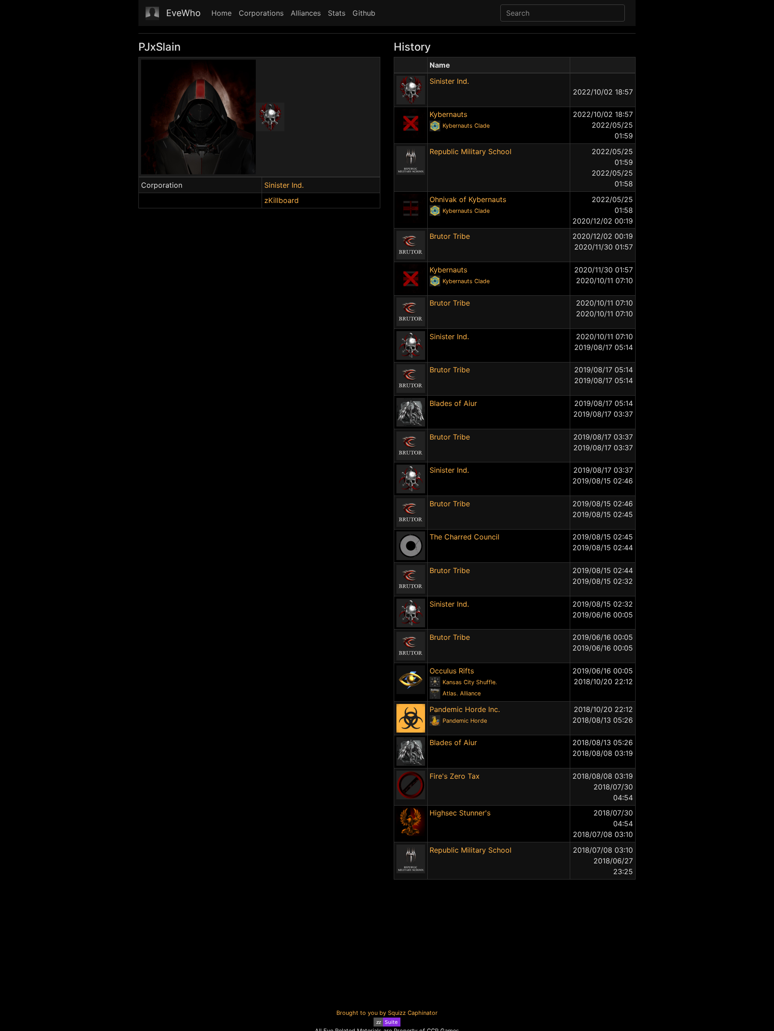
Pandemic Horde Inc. (465, 709)
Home (221, 13)
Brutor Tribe (450, 236)
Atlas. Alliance (462, 693)
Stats (336, 13)
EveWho (183, 13)
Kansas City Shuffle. (470, 682)
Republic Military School (471, 151)
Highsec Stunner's (460, 812)
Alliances (306, 13)
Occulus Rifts (452, 670)
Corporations (261, 13)
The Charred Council (464, 536)
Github (364, 13)
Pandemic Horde (465, 720)
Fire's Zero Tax (455, 776)
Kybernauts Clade (466, 125)
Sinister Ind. (284, 185)
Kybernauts (448, 114)
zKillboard (281, 200)
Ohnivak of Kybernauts (468, 199)
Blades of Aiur (453, 403)
